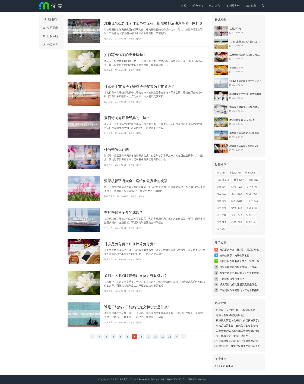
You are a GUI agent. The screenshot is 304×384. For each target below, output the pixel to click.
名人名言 (214, 5)
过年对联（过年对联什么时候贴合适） (237, 310)
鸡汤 (222, 186)
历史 (236, 193)
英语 (251, 207)
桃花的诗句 (235, 28)
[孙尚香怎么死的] (84, 157)
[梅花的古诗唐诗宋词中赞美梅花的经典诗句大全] (221, 135)
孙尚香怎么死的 (116, 149)
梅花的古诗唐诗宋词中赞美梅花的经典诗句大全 (253, 133)
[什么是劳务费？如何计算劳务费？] (84, 251)
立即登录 (52, 27)
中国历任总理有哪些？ (232, 278)
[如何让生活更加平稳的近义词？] (221, 83)
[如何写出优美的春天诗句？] (84, 62)
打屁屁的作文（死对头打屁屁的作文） (241, 249)
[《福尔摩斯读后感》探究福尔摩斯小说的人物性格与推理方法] (221, 44)
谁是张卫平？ (236, 68)
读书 (235, 172)
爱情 (236, 207)
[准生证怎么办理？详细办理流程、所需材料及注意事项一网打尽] (84, 31)
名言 (236, 222)
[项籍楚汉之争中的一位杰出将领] (221, 96)
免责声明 (52, 44)
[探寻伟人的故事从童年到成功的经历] (221, 148)
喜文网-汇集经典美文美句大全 (124, 379)
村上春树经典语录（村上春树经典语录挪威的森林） (244, 340)
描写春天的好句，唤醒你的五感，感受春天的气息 (254, 107)
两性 (236, 186)
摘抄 (250, 172)
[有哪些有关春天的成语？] (221, 122)
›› (184, 336)
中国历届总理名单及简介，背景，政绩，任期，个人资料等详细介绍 (257, 261)
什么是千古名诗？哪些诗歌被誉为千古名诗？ (139, 86)
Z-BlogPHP (156, 379)
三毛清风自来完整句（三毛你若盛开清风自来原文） (248, 290)
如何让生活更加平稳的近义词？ (245, 81)
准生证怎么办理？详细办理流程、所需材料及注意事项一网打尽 (153, 23)
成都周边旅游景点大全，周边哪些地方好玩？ (252, 54)
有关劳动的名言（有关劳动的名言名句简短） (240, 325)
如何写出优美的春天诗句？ (125, 55)
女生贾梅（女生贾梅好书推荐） (233, 335)
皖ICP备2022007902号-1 (174, 379)
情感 (254, 179)
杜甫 (239, 179)
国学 (222, 207)
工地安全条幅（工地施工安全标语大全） (238, 330)
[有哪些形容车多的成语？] (84, 220)
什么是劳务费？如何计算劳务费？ (130, 244)
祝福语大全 (233, 5)
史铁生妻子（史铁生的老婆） (236, 255)
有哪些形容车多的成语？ (123, 212)
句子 (222, 214)
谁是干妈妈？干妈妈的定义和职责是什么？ (137, 307)
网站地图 (192, 379)
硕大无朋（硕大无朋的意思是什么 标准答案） (245, 284)
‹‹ (92, 336)
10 (155, 336)
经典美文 (198, 5)
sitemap (202, 379)
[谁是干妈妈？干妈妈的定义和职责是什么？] (84, 314)
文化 (251, 186)
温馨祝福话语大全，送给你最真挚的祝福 (135, 181)
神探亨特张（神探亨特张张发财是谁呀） (238, 346)
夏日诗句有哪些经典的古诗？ (127, 118)
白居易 (237, 200)
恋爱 (222, 193)
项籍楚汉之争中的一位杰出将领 (245, 94)
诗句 (236, 214)
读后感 (223, 179)
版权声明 (52, 36)
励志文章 (250, 5)
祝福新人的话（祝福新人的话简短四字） (238, 320)
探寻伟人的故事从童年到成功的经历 (247, 146)
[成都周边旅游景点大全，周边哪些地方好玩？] (221, 57)
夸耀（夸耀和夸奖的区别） (231, 315)
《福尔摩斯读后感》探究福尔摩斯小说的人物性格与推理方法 (260, 41)
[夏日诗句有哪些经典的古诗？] (84, 125)
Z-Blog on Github (223, 365)
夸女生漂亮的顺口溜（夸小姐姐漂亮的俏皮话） (245, 272)
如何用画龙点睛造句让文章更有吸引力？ (135, 275)
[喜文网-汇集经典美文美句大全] (50, 6)
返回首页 (53, 19)
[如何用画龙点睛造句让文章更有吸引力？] (84, 283)
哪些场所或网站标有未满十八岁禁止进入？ (243, 267)
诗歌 (222, 200)
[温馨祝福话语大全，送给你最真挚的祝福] (84, 188)
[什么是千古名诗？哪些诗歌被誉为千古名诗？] (84, 94)
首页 (184, 5)
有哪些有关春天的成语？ (242, 120)
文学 (254, 200)
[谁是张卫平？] (221, 70)
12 (169, 336)
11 (162, 336)
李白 (251, 193)
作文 (222, 222)
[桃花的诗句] (221, 31)
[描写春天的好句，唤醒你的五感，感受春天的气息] (221, 109)
